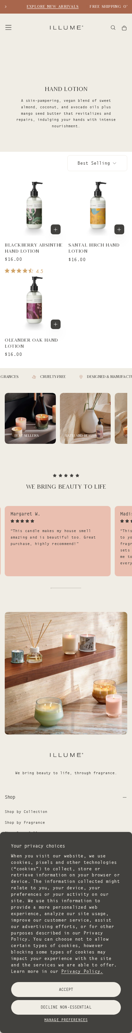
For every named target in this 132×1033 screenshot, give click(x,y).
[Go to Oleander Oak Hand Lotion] (34, 302)
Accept (66, 989)
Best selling (94, 163)
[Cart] (124, 28)
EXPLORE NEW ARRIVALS (50, 6)
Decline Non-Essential (66, 1007)
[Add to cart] (56, 229)
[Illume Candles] (66, 754)
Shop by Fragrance (25, 822)
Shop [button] (10, 797)
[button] (8, 27)
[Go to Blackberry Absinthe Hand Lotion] (34, 208)
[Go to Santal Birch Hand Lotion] (97, 208)
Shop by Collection (26, 811)
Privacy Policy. (82, 971)
